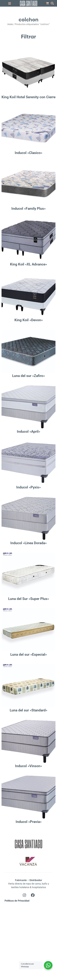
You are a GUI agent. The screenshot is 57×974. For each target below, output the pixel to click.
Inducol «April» (28, 432)
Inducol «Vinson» (28, 766)
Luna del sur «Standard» (28, 710)
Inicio (10, 24)
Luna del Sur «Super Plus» (28, 599)
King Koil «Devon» (28, 320)
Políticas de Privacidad (17, 900)
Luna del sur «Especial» (28, 654)
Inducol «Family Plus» (28, 209)
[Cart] (47, 3)
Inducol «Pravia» (28, 822)
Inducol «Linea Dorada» (28, 543)
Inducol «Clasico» (28, 153)
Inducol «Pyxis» (28, 487)
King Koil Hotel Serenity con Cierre (28, 97)
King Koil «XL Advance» (28, 264)
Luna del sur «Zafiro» (28, 376)
